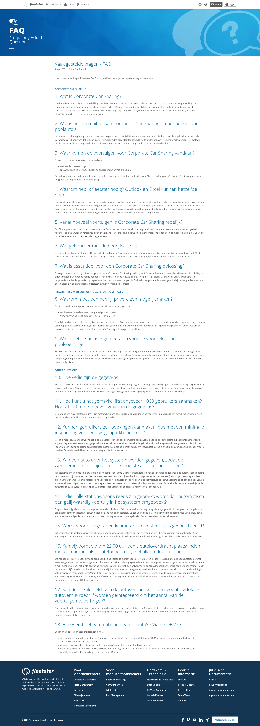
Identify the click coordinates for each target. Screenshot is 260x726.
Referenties (184, 690)
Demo (218, 4)
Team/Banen (184, 695)
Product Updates (187, 684)
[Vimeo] (188, 720)
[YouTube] (194, 720)
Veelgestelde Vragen (224, 719)
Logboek (78, 690)
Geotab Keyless (155, 695)
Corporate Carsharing (85, 679)
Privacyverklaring (218, 684)
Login (232, 4)
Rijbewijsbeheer (82, 695)
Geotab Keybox (155, 700)
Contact (182, 700)
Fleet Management (83, 684)
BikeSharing (80, 700)
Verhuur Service (114, 684)
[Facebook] (183, 720)
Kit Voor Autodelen (157, 690)
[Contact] (200, 4)
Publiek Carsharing (116, 679)
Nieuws (182, 679)
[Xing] (207, 720)
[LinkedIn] (201, 720)
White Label (112, 690)
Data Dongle (153, 684)
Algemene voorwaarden (221, 690)
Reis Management (115, 695)
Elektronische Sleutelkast (160, 679)
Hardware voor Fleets (85, 705)
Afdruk (212, 679)
